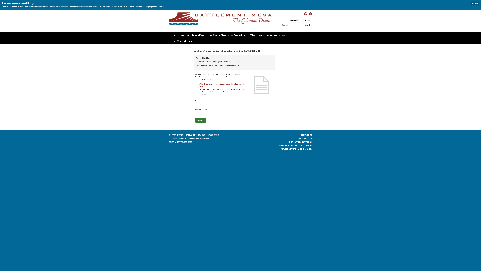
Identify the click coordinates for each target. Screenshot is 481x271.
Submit (200, 120)
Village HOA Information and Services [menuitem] (267, 34)
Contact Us (306, 20)
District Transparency (300, 142)
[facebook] (310, 14)
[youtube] (305, 14)
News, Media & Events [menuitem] (181, 41)
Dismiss (475, 4)
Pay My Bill (293, 20)
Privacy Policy (304, 138)
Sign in (308, 149)
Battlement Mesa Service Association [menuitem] (227, 34)
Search (307, 25)
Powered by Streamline (292, 149)
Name (197, 101)
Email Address (201, 110)
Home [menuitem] (174, 34)
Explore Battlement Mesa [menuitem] (192, 34)
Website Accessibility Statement (295, 145)
